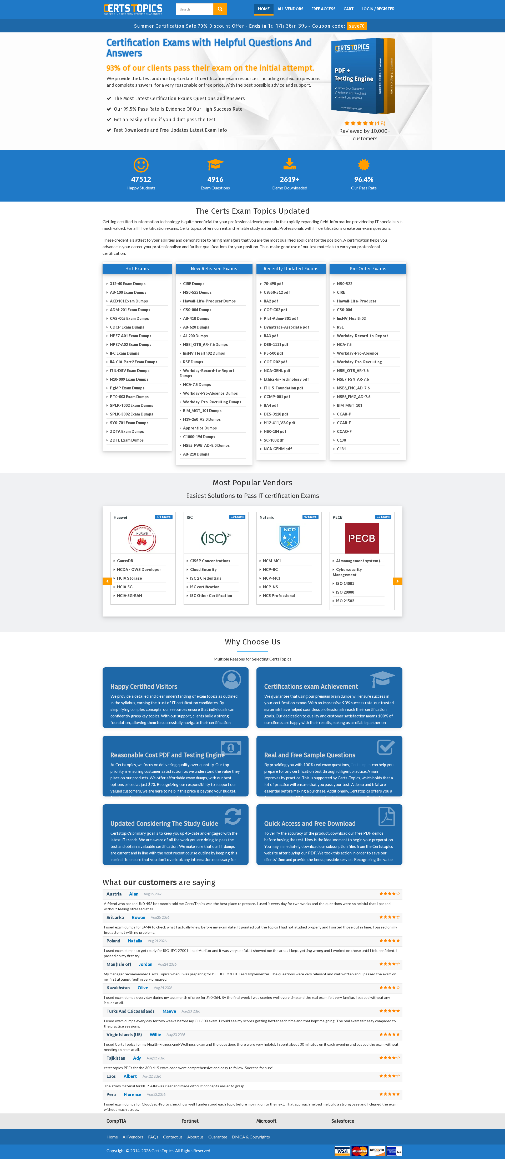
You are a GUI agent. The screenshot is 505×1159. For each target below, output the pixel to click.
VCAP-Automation (279, 578)
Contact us (173, 1131)
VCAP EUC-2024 (277, 569)
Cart (349, 9)
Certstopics (361, 759)
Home (264, 9)
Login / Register (378, 9)
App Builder (127, 595)
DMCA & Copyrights (251, 1131)
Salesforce (123, 517)
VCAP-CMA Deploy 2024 (284, 587)
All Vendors (290, 9)
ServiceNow (198, 517)
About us (195, 1131)
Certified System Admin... (212, 587)
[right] (397, 576)
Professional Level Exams (285, 561)
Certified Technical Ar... (210, 595)
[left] (107, 576)
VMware (267, 517)
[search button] (220, 9)
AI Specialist (127, 587)
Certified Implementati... (212, 578)
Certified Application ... (210, 561)
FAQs (153, 1131)
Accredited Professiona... (139, 569)
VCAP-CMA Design (279, 595)
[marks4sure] (250, 8)
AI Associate (127, 578)
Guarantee (217, 1131)
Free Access (323, 9)
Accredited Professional (138, 561)
